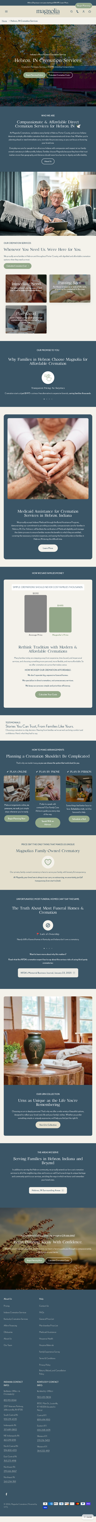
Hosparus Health (46, 1338)
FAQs (41, 1312)
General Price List (46, 1319)
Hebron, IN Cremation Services (24, 21)
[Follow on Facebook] (6, 1494)
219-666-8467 (68, 1235)
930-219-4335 (10, 1419)
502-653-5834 (44, 1397)
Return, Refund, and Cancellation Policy (52, 1372)
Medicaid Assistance (47, 1332)
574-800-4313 (10, 1450)
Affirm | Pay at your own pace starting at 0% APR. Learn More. (48, 3)
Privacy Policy (44, 1365)
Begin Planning (83, 5)
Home (4, 21)
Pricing (7, 1306)
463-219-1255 (10, 1440)
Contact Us (44, 1306)
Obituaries (8, 1332)
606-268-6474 (43, 1430)
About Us (8, 1338)
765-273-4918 (10, 1460)
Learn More (48, 548)
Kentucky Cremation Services (16, 1319)
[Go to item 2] (46, 948)
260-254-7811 (10, 1481)
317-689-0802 (10, 1429)
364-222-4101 (43, 1451)
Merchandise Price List (48, 1325)
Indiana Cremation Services (15, 1312)
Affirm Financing (10, 1325)
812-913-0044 (10, 1400)
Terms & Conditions (47, 1358)
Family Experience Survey (49, 1352)
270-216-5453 (43, 1440)
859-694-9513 (43, 1419)
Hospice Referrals (46, 1345)
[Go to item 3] (49, 948)
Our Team (8, 1345)
